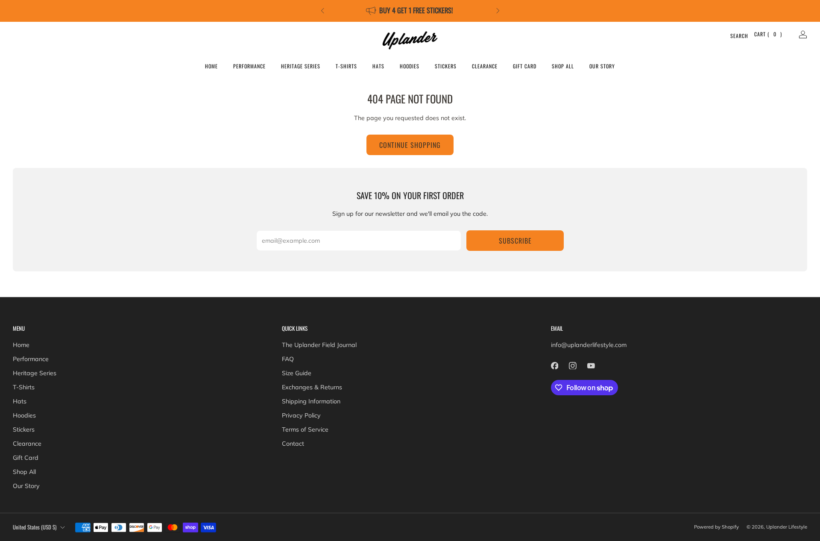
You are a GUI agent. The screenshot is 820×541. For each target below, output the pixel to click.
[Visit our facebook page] (554, 365)
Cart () (768, 34)
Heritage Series (300, 65)
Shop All (563, 65)
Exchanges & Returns (312, 387)
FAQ (288, 359)
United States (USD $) (34, 527)
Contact (293, 443)
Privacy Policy (301, 415)
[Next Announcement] (498, 10)
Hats (378, 65)
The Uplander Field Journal (319, 345)
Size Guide (296, 373)
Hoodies (409, 65)
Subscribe (515, 240)
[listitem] (410, 11)
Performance (249, 65)
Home (211, 65)
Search (734, 35)
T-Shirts (346, 65)
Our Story (602, 65)
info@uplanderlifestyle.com (589, 345)
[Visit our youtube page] (591, 365)
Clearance (485, 65)
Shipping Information (311, 401)
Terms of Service (305, 429)
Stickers (446, 65)
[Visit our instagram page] (573, 365)
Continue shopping (410, 145)
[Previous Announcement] (322, 10)
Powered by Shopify (716, 527)
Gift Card (524, 65)
